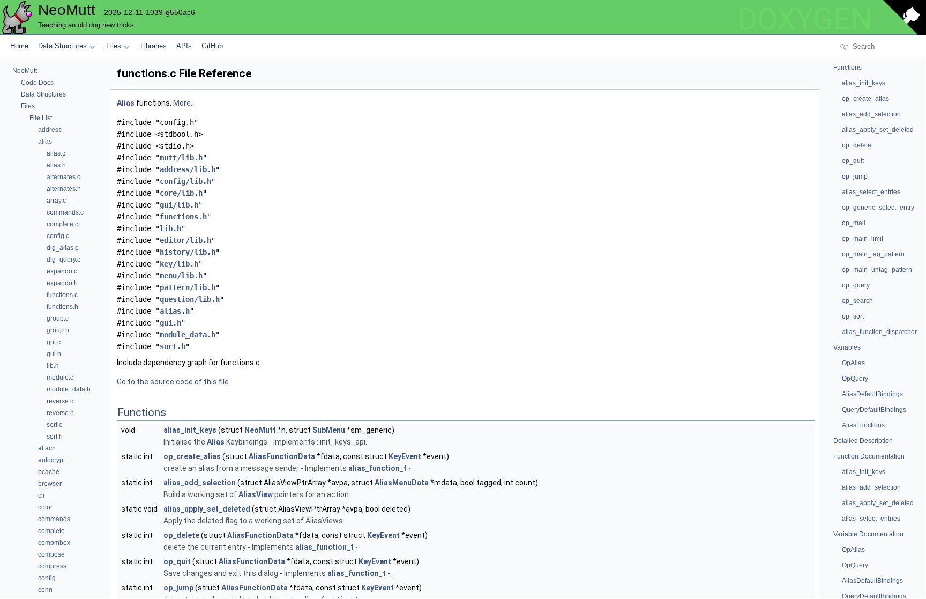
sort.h (172, 346)
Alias (126, 103)
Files (113, 46)
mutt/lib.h (181, 157)
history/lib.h (187, 252)
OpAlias (853, 363)
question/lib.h (190, 299)
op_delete (181, 535)
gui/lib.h (179, 205)
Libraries (153, 46)
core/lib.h (181, 193)
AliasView (255, 494)
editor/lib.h (185, 240)
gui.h (170, 323)
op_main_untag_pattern (877, 269)
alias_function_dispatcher (879, 332)
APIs (184, 46)
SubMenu (328, 430)
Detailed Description (863, 441)
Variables (847, 347)
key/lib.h (179, 264)
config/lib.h (185, 181)
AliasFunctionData (282, 456)
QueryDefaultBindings (874, 409)
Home (19, 46)
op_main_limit (862, 238)
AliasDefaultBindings (872, 394)
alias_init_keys (189, 430)
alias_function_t (377, 468)
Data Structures (62, 46)
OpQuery (855, 378)
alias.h (175, 311)
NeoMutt (260, 430)
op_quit (177, 561)
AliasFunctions (863, 425)
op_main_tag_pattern (873, 254)
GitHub (212, 46)
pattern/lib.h (187, 287)
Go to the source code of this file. (173, 382)
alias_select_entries (871, 192)
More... (184, 103)
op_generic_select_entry (878, 207)
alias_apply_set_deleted (206, 509)
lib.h (170, 228)
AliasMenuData (402, 482)
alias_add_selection (199, 482)
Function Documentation (869, 456)
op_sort (853, 316)
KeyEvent (405, 456)
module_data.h (187, 334)
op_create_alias (192, 456)
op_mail (853, 223)
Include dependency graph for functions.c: (189, 362)
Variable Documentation (868, 534)
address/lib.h (187, 169)
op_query (856, 285)
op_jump (178, 587)
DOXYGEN (804, 19)
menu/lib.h (181, 275)
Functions (847, 67)
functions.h (183, 216)
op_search (857, 301)
